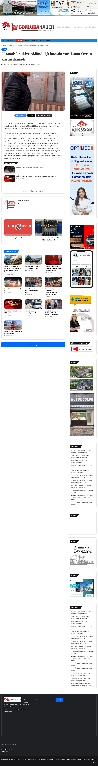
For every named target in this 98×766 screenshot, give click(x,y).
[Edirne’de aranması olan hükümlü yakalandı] (33, 304)
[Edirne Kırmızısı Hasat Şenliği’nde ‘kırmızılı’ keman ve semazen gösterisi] (53, 260)
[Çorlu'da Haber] (27, 27)
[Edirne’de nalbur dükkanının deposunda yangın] (13, 325)
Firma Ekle (92, 27)
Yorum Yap (33, 345)
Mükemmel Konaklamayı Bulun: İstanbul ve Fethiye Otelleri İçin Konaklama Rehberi (82, 497)
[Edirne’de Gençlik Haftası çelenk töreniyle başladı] (33, 260)
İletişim (86, 27)
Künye (59, 27)
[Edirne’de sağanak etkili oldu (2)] (13, 282)
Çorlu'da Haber (23, 200)
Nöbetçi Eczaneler (67, 27)
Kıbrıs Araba (4, 751)
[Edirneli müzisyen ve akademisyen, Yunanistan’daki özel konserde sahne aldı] (53, 282)
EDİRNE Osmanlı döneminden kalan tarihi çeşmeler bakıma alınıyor (36, 176)
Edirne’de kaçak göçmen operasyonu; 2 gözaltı (29, 167)
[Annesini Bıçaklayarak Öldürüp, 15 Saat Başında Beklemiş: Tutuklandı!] (53, 304)
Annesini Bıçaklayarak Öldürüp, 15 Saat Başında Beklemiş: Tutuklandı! (52, 312)
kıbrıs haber (4, 747)
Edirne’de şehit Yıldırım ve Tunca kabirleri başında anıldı (32, 290)
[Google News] (37, 191)
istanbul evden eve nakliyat (8, 744)
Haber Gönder (78, 27)
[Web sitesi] (18, 204)
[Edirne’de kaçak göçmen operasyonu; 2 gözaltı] (9, 169)
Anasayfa (5, 45)
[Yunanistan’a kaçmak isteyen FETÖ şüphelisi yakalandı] (13, 304)
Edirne (10, 45)
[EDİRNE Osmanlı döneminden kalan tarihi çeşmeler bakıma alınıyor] (9, 178)
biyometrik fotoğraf (6, 749)
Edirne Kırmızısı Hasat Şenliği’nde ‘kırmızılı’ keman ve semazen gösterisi (53, 268)
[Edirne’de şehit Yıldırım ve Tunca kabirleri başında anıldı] (33, 282)
